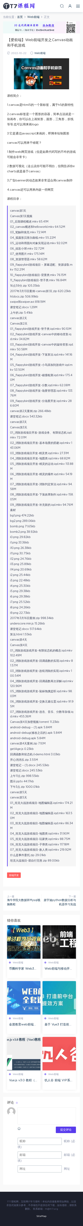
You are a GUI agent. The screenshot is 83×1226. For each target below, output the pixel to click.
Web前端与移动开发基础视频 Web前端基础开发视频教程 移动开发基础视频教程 (59, 969)
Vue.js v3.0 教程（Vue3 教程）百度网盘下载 (23, 1080)
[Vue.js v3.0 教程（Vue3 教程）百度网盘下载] (23, 1053)
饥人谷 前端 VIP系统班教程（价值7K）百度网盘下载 (59, 1080)
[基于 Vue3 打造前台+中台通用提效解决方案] (59, 998)
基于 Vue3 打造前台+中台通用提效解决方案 (59, 1025)
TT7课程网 (19, 6)
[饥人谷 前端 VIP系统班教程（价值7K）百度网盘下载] (59, 1053)
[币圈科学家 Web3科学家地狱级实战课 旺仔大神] (23, 942)
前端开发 (14, 875)
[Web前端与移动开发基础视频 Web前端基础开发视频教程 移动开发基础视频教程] (59, 942)
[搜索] (62, 6)
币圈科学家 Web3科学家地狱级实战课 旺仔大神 (23, 969)
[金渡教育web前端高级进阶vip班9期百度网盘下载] (23, 998)
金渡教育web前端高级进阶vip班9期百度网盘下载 (23, 1025)
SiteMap (41, 1216)
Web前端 (40, 53)
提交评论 (66, 1129)
